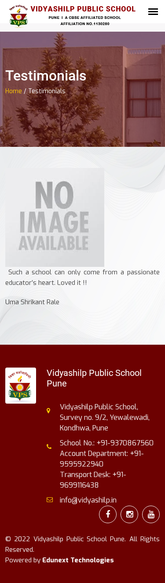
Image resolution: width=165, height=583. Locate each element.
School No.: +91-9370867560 (107, 443)
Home (13, 91)
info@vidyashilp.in (88, 500)
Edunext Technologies (78, 560)
